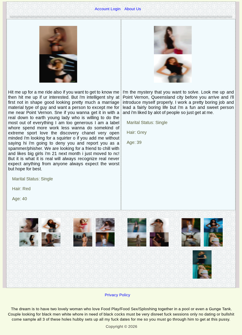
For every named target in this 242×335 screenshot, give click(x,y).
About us (132, 9)
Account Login (108, 9)
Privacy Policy (117, 295)
